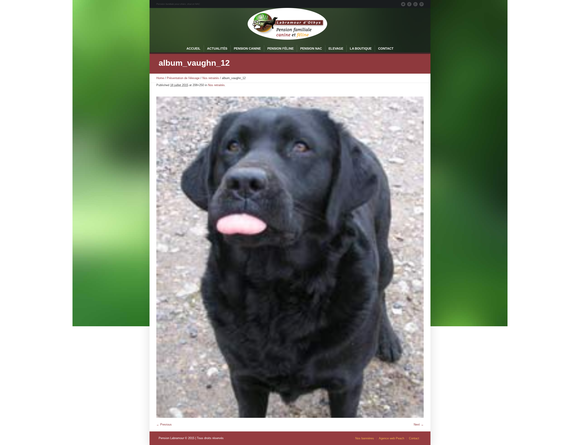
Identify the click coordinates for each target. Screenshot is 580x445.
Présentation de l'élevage (183, 78)
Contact (414, 438)
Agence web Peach (391, 438)
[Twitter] (403, 4)
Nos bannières (364, 438)
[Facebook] (409, 4)
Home (160, 78)
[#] (421, 4)
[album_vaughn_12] (290, 257)
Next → (419, 424)
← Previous (164, 424)
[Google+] (415, 4)
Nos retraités (210, 78)
